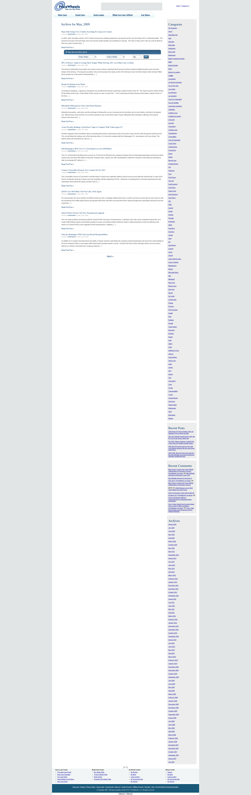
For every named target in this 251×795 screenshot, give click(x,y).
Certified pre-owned (174, 116)
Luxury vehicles (173, 262)
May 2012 (171, 568)
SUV (169, 371)
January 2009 (172, 701)
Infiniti (170, 225)
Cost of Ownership (174, 140)
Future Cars (172, 191)
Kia (169, 242)
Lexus (170, 252)
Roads (170, 337)
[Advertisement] (131, 6)
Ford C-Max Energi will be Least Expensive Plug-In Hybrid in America (181, 509)
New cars (171, 289)
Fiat (169, 167)
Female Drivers (173, 164)
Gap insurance (173, 194)
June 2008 (171, 724)
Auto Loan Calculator (63, 774)
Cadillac (170, 75)
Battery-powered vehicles (176, 58)
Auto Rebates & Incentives (65, 779)
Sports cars (172, 360)
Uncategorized (173, 398)
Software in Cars (173, 350)
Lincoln (170, 255)
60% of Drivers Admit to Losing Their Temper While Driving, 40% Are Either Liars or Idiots (97, 62)
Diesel (170, 153)
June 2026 (171, 531)
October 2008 (172, 711)
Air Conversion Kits (137, 779)
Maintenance (172, 265)
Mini (169, 276)
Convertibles (172, 136)
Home (178, 6)
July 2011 (171, 602)
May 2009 (171, 687)
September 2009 (173, 677)
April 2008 (171, 731)
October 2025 (172, 545)
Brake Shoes (98, 777)
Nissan (170, 293)
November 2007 (173, 748)
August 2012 (172, 558)
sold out (170, 354)
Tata (169, 377)
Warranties (171, 415)
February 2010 (173, 660)
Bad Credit (171, 52)
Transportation (173, 391)
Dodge (170, 157)
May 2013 (171, 551)
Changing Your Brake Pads (102, 779)
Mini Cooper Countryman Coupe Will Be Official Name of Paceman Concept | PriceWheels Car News (180, 471)
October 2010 (172, 633)
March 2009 (172, 694)
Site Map (147, 787)
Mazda (170, 269)
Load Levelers (135, 777)
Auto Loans (98, 15)
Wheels (170, 418)
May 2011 (171, 609)
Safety (170, 343)
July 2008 (171, 721)
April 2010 (171, 653)
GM (169, 201)
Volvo (170, 411)
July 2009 (171, 680)
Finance (82, 787)
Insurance (171, 228)
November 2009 (173, 670)
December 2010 (173, 626)
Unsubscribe (109, 787)
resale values (172, 327)
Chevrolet (171, 119)
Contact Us (185, 6)
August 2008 (172, 718)
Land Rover (172, 245)
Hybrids (170, 215)
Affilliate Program (138, 787)
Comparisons (172, 133)
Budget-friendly (173, 65)
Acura (170, 31)
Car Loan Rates (62, 777)
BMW (170, 62)
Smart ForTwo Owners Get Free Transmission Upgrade (82, 212)
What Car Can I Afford (123, 15)
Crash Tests (172, 143)
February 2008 (173, 738)
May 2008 (171, 728)
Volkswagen (172, 408)
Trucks (170, 394)
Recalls (170, 323)
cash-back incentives (175, 106)
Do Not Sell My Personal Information (167, 787)
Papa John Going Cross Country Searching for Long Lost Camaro (86, 31)
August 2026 (172, 524)
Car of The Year (173, 86)
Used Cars (80, 15)
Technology (172, 381)
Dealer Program (127, 787)
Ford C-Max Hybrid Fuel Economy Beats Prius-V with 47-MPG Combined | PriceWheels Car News (181, 506)
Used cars (171, 401)
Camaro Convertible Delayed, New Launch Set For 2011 (83, 170)
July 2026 (171, 528)
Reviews (171, 333)
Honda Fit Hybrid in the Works (73, 84)
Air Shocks (134, 772)
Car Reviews (172, 92)
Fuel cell (171, 181)
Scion (170, 347)
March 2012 (172, 575)
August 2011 (172, 599)
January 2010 (172, 663)
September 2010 (173, 636)
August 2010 (172, 640)
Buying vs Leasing (174, 72)
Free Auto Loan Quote (64, 772)
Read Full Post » (67, 47)
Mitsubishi (171, 279)
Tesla (170, 384)
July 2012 (171, 562)
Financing (171, 170)
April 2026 (171, 538)
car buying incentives (175, 82)
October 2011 (172, 592)
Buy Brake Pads (99, 772)
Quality (170, 313)
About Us (118, 787)
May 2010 (171, 650)
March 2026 (172, 541)
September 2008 (173, 714)
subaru (170, 367)
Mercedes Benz (173, 272)
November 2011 (173, 589)
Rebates (171, 320)
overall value (172, 299)
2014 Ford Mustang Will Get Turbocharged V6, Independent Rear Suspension (180, 499)
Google (170, 208)
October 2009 (172, 674)
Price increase (173, 310)
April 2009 (171, 690)
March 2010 (172, 657)
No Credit (171, 296)
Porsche (171, 306)
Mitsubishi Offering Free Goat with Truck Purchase (81, 105)
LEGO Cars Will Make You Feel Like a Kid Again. (81, 191)
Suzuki (170, 374)
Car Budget (172, 79)
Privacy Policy (90, 787)
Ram (169, 316)
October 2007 (172, 752)
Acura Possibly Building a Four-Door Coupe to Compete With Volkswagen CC (92, 127)
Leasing (170, 248)
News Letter (100, 787)
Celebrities (171, 109)
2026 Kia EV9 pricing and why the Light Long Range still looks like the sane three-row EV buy (181, 448)
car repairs (171, 89)
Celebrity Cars (173, 113)
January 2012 (172, 582)
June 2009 (171, 684)
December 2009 (173, 667)
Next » (110, 256)
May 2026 (171, 534)
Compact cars (172, 130)
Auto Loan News (62, 781)
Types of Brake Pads (100, 774)
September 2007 (173, 755)
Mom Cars (171, 282)
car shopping (172, 96)
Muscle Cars (172, 286)
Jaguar (170, 235)
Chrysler (171, 123)
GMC (170, 204)
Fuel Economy (173, 184)
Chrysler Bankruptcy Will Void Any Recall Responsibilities (84, 234)
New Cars (62, 15)
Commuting (172, 126)
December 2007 (173, 745)
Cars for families (173, 103)
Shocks (169, 772)
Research (171, 330)
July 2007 (171, 762)
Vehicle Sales (172, 405)
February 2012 (173, 578)
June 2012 (171, 565)
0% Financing (172, 28)
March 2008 (172, 735)
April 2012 (171, 572)
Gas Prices (172, 198)
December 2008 (173, 704)
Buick (170, 69)
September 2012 (173, 555)
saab (170, 340)
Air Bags (133, 774)
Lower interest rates (174, 259)
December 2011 (173, 585)
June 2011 (171, 606)
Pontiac (170, 303)
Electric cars (172, 160)
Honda (170, 211)
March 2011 (172, 616)
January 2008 (172, 741)
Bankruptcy (172, 55)
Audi (169, 38)
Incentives (171, 221)
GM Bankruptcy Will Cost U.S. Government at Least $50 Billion (86, 148)
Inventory (171, 231)
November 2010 (173, 629)
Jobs (152, 787)
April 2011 (171, 612)
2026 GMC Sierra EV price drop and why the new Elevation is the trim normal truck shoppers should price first (181, 454)
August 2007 (172, 758)
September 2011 (173, 595)
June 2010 (171, 646)
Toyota (170, 388)
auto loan (171, 41)
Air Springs (134, 781)
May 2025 (171, 548)
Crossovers (172, 150)
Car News (145, 15)
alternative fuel (173, 35)
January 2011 (172, 623)
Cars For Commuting (175, 99)
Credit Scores (172, 147)
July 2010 (171, 643)
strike (170, 364)
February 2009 (173, 697)
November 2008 (173, 707)
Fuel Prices (172, 187)
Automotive (72, 34)
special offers (172, 357)
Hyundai (171, 218)
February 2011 (173, 619)
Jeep (170, 238)
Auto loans (171, 45)
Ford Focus (172, 177)
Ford (169, 174)
